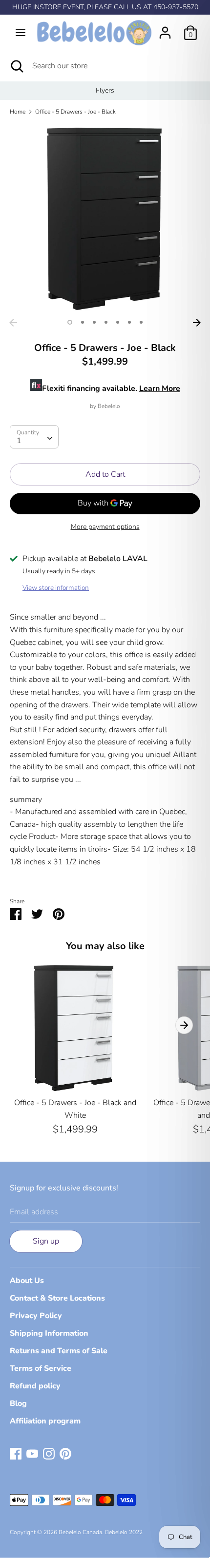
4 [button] (106, 322)
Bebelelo (109, 406)
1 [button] (69, 322)
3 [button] (94, 322)
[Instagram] (49, 1453)
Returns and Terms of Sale (58, 1350)
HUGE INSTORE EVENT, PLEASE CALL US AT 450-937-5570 (105, 7)
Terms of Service (40, 1368)
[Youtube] (32, 1453)
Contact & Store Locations (57, 1298)
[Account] (165, 28)
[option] (105, 90)
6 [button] (129, 322)
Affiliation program (45, 1421)
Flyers (105, 90)
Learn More (159, 388)
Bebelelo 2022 (124, 1532)
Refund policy (35, 1386)
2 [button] (82, 322)
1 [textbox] (19, 440)
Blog (18, 1403)
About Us (27, 1280)
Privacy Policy (36, 1315)
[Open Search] (16, 66)
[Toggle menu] (20, 33)
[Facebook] (15, 1453)
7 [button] (141, 322)
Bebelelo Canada (80, 1532)
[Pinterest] (65, 1453)
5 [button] (117, 322)
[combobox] (34, 436)
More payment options (105, 526)
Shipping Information (49, 1333)
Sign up (46, 1241)
